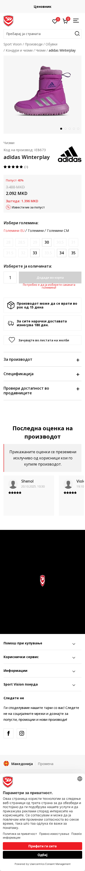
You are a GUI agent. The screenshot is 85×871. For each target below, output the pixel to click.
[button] (42, 34)
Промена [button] (45, 763)
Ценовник (33, 6)
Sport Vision (13, 44)
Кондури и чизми (19, 50)
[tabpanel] (42, 95)
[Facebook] (8, 733)
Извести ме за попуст (28, 207)
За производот (18, 359)
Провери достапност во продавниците (26, 391)
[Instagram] (21, 733)
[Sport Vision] (8, 20)
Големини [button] (36, 231)
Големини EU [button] (14, 231)
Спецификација (19, 373)
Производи (33, 44)
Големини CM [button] (58, 231)
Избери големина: (21, 223)
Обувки (51, 44)
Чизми (41, 50)
